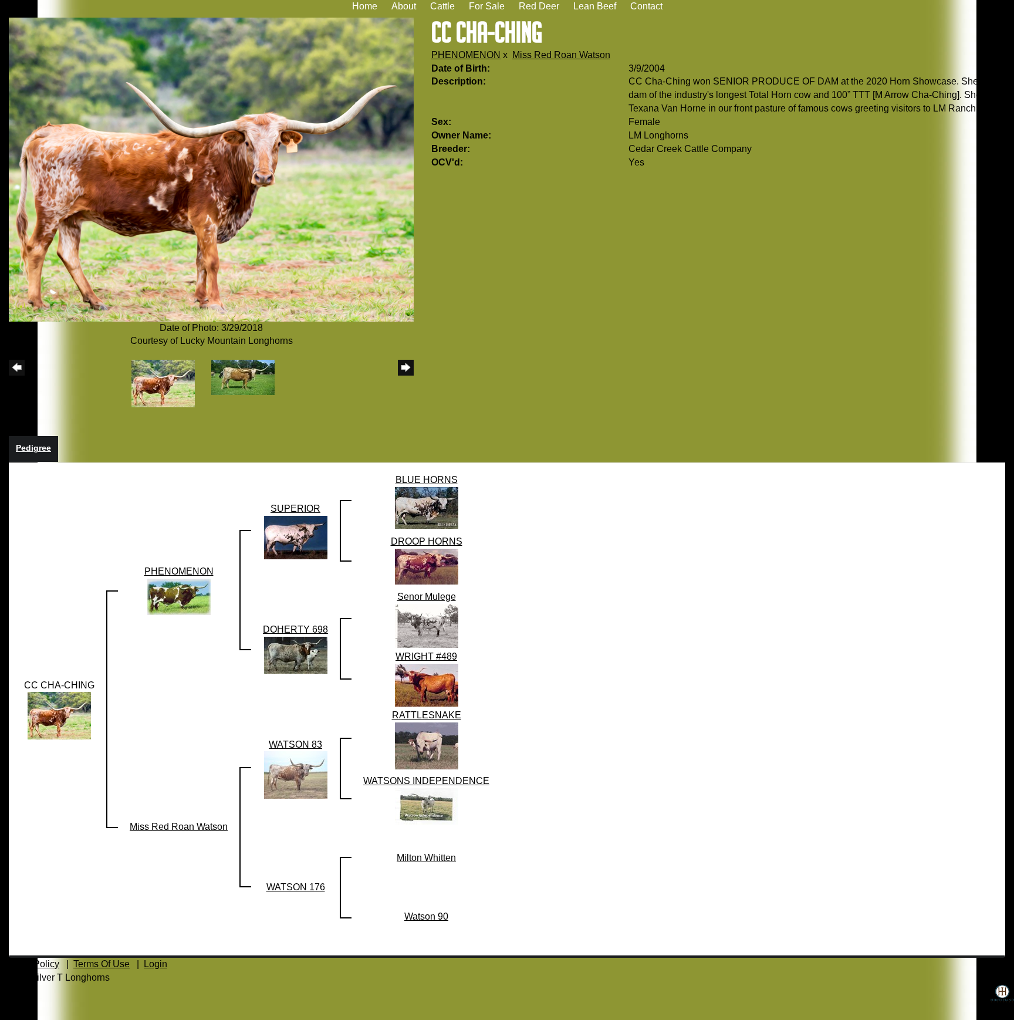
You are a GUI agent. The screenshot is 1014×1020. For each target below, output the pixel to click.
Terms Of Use (101, 964)
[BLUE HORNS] (426, 507)
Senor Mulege (426, 597)
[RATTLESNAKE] (426, 745)
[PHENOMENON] (179, 596)
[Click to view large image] (211, 169)
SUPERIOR (295, 509)
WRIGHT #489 (426, 656)
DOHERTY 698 (295, 629)
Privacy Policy (29, 964)
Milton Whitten (426, 858)
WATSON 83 (295, 744)
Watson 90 (426, 916)
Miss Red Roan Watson (561, 55)
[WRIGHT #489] (426, 685)
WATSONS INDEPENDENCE (426, 781)
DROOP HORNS (426, 541)
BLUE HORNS (427, 480)
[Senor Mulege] (426, 625)
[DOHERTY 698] (295, 655)
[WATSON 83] (295, 774)
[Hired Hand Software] (1002, 1002)
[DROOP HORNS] (426, 566)
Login (155, 964)
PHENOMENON (466, 55)
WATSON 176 (295, 887)
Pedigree (33, 447)
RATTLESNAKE (426, 715)
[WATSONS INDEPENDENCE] (426, 806)
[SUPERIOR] (295, 537)
